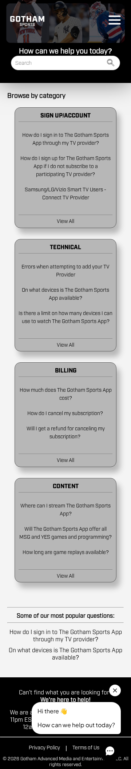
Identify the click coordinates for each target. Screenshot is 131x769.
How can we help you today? (65, 50)
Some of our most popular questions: (66, 615)
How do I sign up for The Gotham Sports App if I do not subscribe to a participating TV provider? (65, 166)
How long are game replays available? (66, 552)
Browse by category (36, 95)
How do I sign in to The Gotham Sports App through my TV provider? (65, 635)
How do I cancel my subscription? (65, 413)
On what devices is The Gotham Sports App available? (65, 653)
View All (65, 221)
